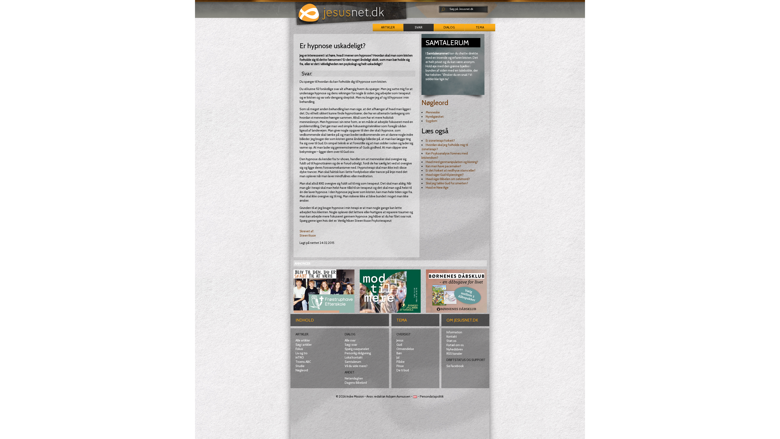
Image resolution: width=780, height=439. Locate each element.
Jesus (399, 340)
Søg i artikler (304, 345)
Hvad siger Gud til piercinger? (445, 175)
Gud (399, 345)
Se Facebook (455, 366)
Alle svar (350, 340)
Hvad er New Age (437, 187)
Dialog (449, 27)
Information (454, 332)
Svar (418, 27)
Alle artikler (303, 340)
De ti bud (402, 370)
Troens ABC (303, 362)
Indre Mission (355, 396)
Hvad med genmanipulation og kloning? (452, 162)
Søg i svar (351, 345)
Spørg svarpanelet (357, 349)
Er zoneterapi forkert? (440, 140)
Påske (400, 362)
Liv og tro (302, 353)
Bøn (399, 353)
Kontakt (451, 336)
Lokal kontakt (354, 357)
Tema (480, 27)
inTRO (300, 357)
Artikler (388, 27)
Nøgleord (434, 102)
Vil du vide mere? (356, 366)
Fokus (299, 349)
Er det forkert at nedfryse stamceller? (451, 170)
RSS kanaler (454, 353)
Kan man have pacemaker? (443, 166)
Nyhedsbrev (454, 349)
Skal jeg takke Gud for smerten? (447, 183)
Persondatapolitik (432, 396)
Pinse (400, 366)
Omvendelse (405, 349)
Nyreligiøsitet (435, 116)
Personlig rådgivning (358, 353)
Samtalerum (353, 362)
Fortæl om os (455, 345)
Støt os (451, 341)
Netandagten (354, 378)
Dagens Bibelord (356, 383)
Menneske (433, 112)
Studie (300, 366)
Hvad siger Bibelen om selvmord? (448, 179)
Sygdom (431, 121)
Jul (397, 357)
